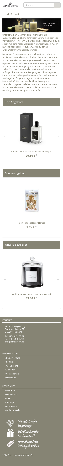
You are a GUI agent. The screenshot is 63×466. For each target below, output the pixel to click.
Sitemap (10, 402)
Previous (5, 136)
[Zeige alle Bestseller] (57, 244)
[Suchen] (57, 5)
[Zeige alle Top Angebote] (57, 102)
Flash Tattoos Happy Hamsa (31, 222)
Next (58, 136)
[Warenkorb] (50, 14)
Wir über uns (12, 365)
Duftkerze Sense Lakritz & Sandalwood (31, 294)
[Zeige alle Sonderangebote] (57, 173)
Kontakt (9, 361)
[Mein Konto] (58, 14)
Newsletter (11, 377)
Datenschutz (12, 394)
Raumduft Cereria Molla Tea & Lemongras (31, 151)
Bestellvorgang (13, 358)
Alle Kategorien (13, 14)
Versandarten (12, 373)
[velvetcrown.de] (10, 4)
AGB (8, 398)
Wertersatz (11, 390)
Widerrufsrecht (13, 410)
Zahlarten (10, 369)
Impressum (11, 406)
